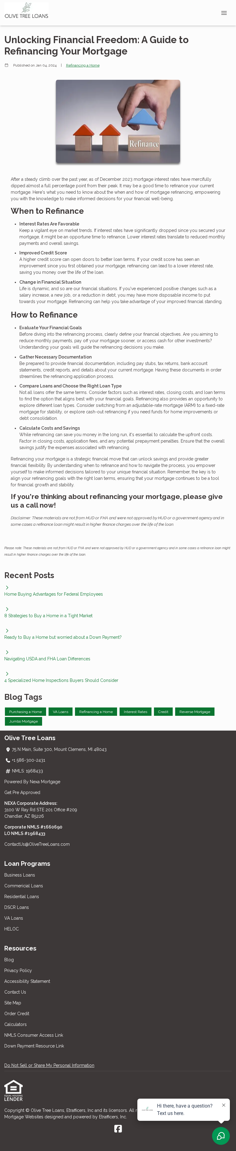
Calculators (15, 1024)
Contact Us (15, 992)
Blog (9, 959)
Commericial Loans (23, 885)
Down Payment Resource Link (34, 1046)
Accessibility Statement (27, 981)
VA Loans (13, 918)
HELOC (11, 928)
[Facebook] (118, 1129)
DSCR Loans (16, 907)
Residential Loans (21, 896)
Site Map (12, 1002)
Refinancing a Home (83, 65)
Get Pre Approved (22, 792)
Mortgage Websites (24, 1116)
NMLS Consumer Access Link (33, 1035)
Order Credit (17, 1013)
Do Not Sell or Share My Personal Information (49, 1065)
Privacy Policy (18, 970)
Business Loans (19, 875)
